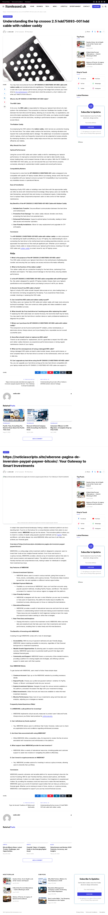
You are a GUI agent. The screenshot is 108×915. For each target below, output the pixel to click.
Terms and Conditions (17, 1)
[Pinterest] (4, 102)
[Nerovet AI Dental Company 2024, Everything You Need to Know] (37, 415)
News (55, 6)
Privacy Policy (6, 1)
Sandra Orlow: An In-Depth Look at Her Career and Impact (94, 43)
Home (32, 6)
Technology (8, 16)
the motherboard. (21, 92)
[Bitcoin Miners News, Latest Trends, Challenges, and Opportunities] (13, 836)
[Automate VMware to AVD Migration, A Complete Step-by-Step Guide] (61, 415)
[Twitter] (4, 93)
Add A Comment (37, 438)
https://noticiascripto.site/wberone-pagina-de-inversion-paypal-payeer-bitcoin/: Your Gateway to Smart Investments (20, 384)
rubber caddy (25, 248)
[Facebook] (4, 89)
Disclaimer (28, 1)
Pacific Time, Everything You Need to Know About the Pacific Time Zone (13, 428)
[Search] (105, 6)
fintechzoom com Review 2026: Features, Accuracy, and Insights (61, 849)
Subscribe (96, 6)
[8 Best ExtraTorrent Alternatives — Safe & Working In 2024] (81, 54)
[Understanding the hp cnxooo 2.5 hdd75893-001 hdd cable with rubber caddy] (37, 58)
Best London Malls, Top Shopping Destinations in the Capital (59, 899)
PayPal (59, 535)
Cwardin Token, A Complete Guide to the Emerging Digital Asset (36, 849)
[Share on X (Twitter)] (95, 31)
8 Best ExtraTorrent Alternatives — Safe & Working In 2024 (93, 53)
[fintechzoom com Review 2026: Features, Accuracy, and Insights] (61, 836)
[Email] (4, 106)
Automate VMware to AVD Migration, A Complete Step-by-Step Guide (61, 428)
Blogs (52, 844)
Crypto (6, 452)
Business (40, 6)
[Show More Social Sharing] (103, 31)
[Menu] (3, 6)
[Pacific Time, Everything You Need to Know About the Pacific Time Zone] (13, 415)
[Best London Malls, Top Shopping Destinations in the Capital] (42, 900)
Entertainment (75, 6)
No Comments (20, 31)
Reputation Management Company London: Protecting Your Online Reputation (57, 889)
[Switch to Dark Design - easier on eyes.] (103, 6)
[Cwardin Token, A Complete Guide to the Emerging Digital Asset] (37, 836)
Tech (47, 6)
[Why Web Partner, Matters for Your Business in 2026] (42, 881)
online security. (47, 716)
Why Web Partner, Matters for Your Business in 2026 (57, 879)
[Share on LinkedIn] (100, 31)
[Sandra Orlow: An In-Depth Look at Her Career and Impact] (81, 44)
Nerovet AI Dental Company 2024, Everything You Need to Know (37, 428)
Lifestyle (64, 6)
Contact (86, 6)
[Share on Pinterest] (97, 31)
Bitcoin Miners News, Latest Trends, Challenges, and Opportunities (12, 849)
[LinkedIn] (4, 98)
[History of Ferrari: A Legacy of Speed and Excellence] (81, 64)
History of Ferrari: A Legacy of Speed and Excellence (95, 63)
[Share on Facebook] (92, 31)
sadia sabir (11, 31)
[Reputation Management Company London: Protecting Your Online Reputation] (42, 890)
